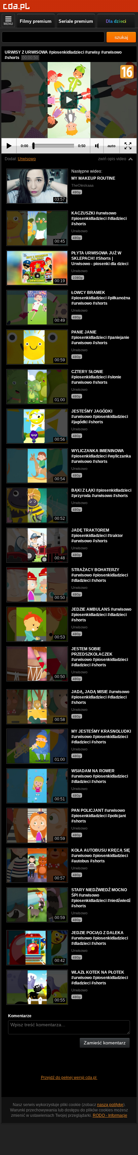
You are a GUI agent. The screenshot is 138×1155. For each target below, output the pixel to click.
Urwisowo (27, 159)
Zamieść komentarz (105, 1042)
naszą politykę (110, 1104)
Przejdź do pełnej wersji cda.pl (69, 1077)
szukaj (121, 37)
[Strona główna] (16, 6)
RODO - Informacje (110, 1115)
